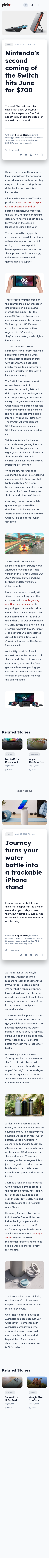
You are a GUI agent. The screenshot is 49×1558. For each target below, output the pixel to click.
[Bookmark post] (42, 155)
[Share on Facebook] (26, 155)
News (9, 44)
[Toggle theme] (25, 5)
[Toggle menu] (44, 5)
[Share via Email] (36, 155)
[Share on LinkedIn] (31, 155)
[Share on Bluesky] (21, 155)
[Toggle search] (32, 5)
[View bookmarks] (38, 5)
